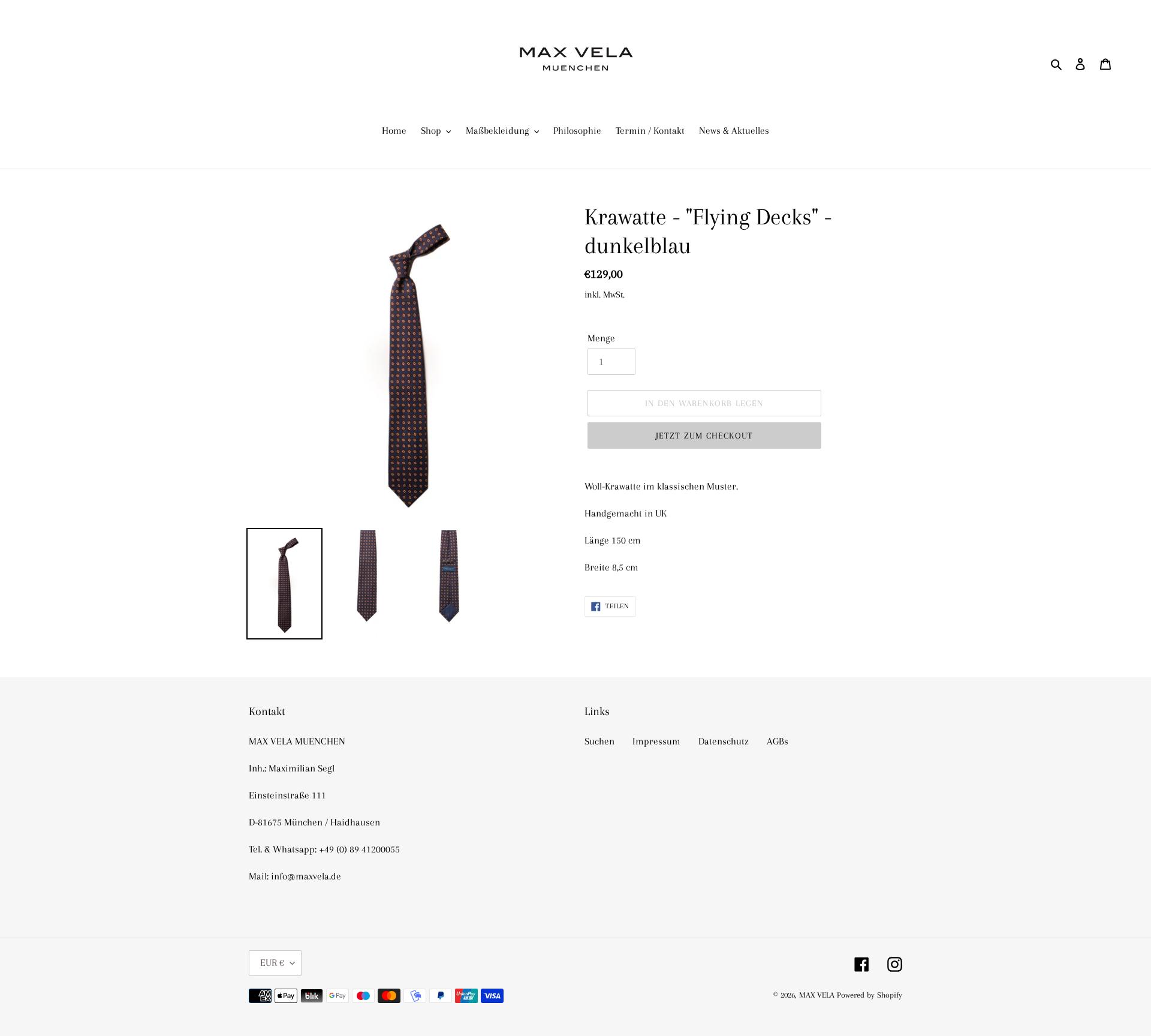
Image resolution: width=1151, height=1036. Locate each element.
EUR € (272, 962)
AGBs (777, 741)
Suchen (599, 741)
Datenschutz (723, 741)
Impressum (656, 741)
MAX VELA (818, 994)
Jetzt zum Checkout (705, 435)
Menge (601, 338)
